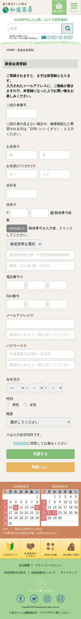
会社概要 (24, 565)
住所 (9, 204)
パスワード (14, 346)
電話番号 (13, 276)
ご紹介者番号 (16, 105)
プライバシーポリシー (48, 565)
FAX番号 (12, 296)
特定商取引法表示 (15, 572)
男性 (15, 405)
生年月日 (13, 379)
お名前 (11, 146)
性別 (9, 398)
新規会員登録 (26, 50)
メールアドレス (18, 315)
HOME (11, 50)
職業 (9, 413)
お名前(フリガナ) (19, 166)
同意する (40, 454)
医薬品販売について (43, 572)
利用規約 (20, 443)
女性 (32, 405)
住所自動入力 (17, 228)
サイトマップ (69, 572)
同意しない (41, 467)
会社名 (11, 185)
